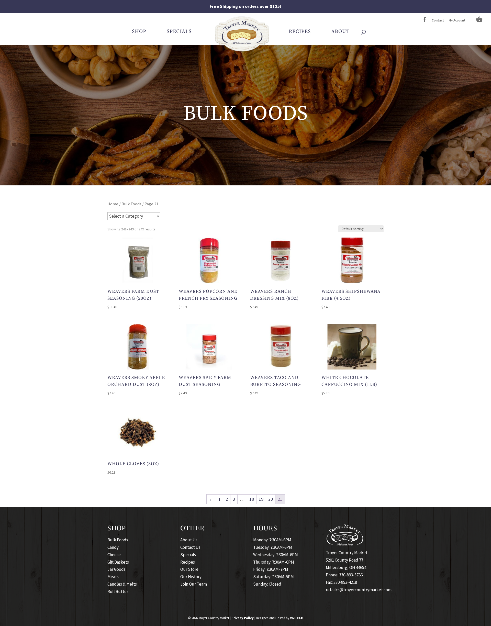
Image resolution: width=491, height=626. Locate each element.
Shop (139, 32)
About (340, 32)
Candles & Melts (122, 584)
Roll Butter (117, 591)
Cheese (114, 554)
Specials (179, 32)
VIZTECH (296, 618)
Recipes (300, 32)
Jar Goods (116, 569)
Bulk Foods (131, 204)
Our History (191, 576)
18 (251, 499)
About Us (188, 540)
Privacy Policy (242, 618)
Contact (438, 21)
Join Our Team (193, 584)
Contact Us (190, 547)
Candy (113, 547)
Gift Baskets (118, 562)
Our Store (189, 569)
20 (270, 499)
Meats (113, 576)
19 (261, 499)
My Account (457, 21)
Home (112, 204)
